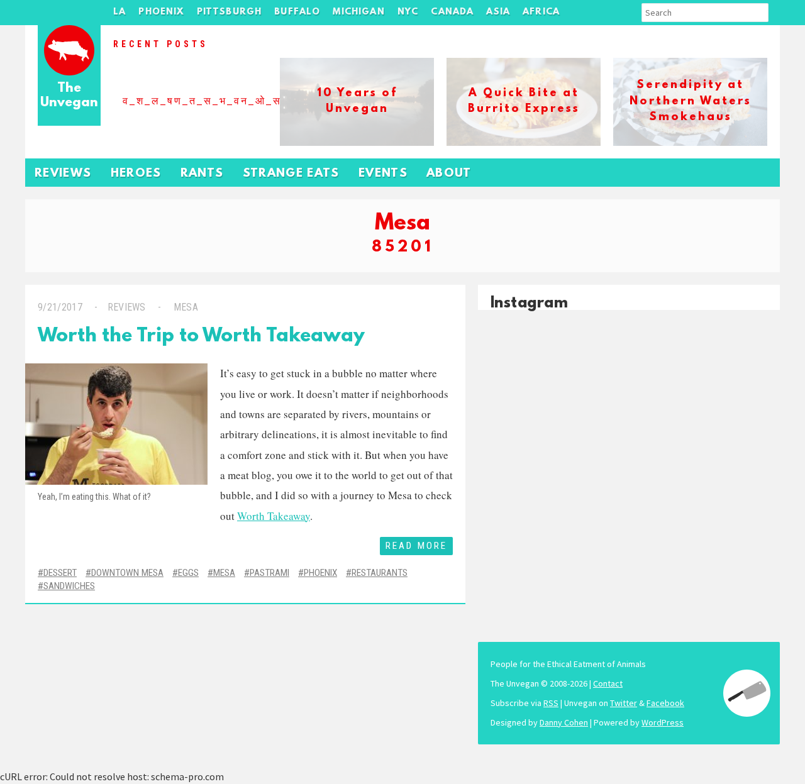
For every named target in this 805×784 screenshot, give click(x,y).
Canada (452, 12)
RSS (550, 703)
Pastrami (269, 572)
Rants (202, 173)
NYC (408, 12)
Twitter (623, 703)
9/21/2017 (60, 307)
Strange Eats (291, 173)
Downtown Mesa (127, 572)
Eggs (188, 572)
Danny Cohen (564, 722)
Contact (608, 683)
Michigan (358, 12)
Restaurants (380, 572)
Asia (498, 12)
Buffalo (297, 12)
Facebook (665, 703)
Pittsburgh (229, 12)
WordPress (662, 722)
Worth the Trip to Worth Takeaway (201, 337)
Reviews (63, 173)
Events (383, 173)
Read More (416, 545)
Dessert (60, 572)
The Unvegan (69, 96)
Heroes (136, 173)
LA (119, 12)
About (449, 173)
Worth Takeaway (273, 516)
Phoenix (161, 12)
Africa (541, 12)
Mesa (186, 307)
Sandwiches (69, 586)
